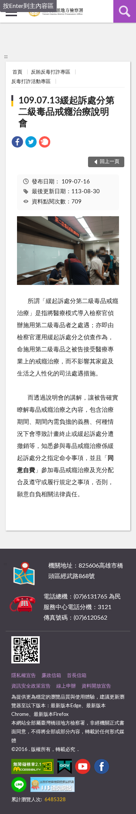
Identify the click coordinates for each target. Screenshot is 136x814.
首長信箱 (77, 675)
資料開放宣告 (96, 686)
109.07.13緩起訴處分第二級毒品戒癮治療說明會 (66, 112)
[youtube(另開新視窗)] (82, 768)
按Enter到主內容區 (28, 6)
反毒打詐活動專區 (31, 81)
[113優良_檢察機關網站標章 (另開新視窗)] (52, 786)
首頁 (17, 72)
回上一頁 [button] (109, 161)
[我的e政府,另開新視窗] (64, 768)
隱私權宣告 (23, 675)
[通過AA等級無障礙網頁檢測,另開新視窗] (32, 768)
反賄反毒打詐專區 (50, 72)
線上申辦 (66, 686)
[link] (17, 143)
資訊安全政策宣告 (31, 686)
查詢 (124, 11)
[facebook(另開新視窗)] (101, 768)
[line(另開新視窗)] (18, 786)
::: (6, 56)
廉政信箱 (51, 675)
